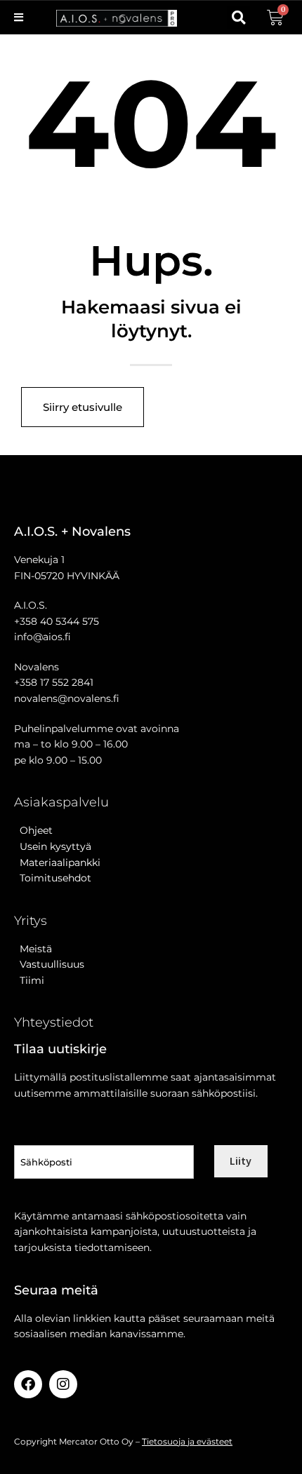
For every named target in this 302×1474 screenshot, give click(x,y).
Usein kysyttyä (52, 846)
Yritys (30, 920)
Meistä (33, 948)
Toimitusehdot (52, 878)
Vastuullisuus (49, 964)
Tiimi (32, 980)
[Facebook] (28, 1384)
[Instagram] (63, 1384)
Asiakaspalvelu (61, 802)
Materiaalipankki (57, 862)
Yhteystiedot (53, 1022)
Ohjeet (33, 830)
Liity (240, 1161)
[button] (238, 17)
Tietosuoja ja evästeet (187, 1441)
